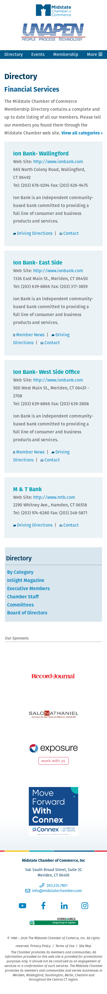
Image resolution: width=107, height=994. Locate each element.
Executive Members (28, 588)
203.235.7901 (57, 885)
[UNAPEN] (53, 33)
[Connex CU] (53, 811)
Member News (30, 335)
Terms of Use (64, 946)
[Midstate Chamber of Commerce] (53, 4)
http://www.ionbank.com (58, 161)
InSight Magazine (25, 580)
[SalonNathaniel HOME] (53, 715)
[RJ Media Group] (53, 676)
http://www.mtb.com (54, 497)
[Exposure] (53, 752)
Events (37, 54)
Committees (20, 604)
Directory (13, 54)
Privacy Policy (40, 946)
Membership (65, 54)
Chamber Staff (23, 596)
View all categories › (82, 133)
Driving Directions (34, 233)
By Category (20, 572)
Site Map (85, 946)
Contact (71, 233)
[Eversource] (53, 923)
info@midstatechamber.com (57, 890)
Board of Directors (27, 612)
